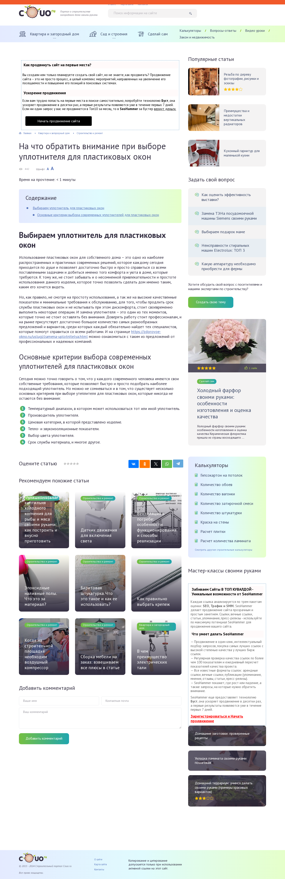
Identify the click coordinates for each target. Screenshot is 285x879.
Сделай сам (206, 381)
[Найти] (192, 13)
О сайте (98, 859)
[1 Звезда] (65, 463)
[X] (156, 464)
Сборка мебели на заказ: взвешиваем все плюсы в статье (100, 662)
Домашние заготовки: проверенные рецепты (222, 735)
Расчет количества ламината (225, 540)
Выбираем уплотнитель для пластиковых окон (68, 208)
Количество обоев (216, 484)
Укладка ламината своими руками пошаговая (220, 760)
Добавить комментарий (44, 738)
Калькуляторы (190, 30)
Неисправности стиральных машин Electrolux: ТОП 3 (225, 248)
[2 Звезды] (67, 463)
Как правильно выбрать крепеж (153, 601)
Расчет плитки (212, 531)
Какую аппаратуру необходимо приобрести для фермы (229, 266)
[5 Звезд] (77, 463)
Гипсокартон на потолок (221, 475)
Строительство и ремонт (98, 498)
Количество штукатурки (221, 512)
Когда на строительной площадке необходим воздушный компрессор (38, 654)
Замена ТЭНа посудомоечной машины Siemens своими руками (229, 216)
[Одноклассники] (145, 464)
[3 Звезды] (71, 463)
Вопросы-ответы (223, 30)
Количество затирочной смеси (226, 503)
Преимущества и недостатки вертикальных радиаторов (236, 117)
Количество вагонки (217, 493)
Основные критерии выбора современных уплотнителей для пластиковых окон (98, 215)
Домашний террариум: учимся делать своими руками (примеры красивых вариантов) (223, 787)
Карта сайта (100, 864)
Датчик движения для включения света (99, 535)
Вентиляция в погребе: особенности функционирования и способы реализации (156, 527)
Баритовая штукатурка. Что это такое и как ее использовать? (99, 596)
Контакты (99, 869)
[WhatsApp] (167, 464)
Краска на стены (214, 522)
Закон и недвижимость (197, 37)
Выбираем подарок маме (223, 231)
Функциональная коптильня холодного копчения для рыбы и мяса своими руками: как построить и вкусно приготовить (41, 519)
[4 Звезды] (74, 463)
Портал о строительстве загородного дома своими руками (79, 13)
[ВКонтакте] (133, 464)
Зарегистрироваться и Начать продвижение (217, 718)
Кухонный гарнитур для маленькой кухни (242, 153)
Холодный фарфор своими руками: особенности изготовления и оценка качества (224, 403)
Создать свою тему (211, 302)
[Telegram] (178, 464)
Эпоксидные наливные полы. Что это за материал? (40, 596)
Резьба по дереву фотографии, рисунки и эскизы (241, 78)
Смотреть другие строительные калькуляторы (223, 549)
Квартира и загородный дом (154, 626)
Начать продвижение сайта (58, 121)
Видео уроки (255, 30)
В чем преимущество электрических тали (152, 659)
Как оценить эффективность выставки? (226, 197)
